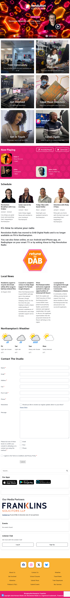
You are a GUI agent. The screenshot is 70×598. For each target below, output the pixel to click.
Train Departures (58, 580)
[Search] (67, 471)
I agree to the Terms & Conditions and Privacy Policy (20, 456)
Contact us (6, 514)
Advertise (12, 580)
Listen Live (53, 36)
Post (23, 445)
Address (4, 380)
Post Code (4, 393)
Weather (57, 572)
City (2, 387)
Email (3, 374)
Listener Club (7, 535)
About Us (12, 572)
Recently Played (46, 149)
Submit (23, 461)
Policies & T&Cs (12, 584)
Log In (18, 544)
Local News (7, 276)
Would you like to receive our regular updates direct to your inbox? (43, 405)
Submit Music (35, 580)
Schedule (6, 184)
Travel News (58, 576)
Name (3, 368)
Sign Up (52, 544)
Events (5, 523)
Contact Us (35, 572)
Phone (3, 399)
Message (3, 412)
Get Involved (12, 576)
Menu (18, 36)
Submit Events (35, 584)
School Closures (35, 576)
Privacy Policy (24, 407)
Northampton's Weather (15, 328)
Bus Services (58, 584)
